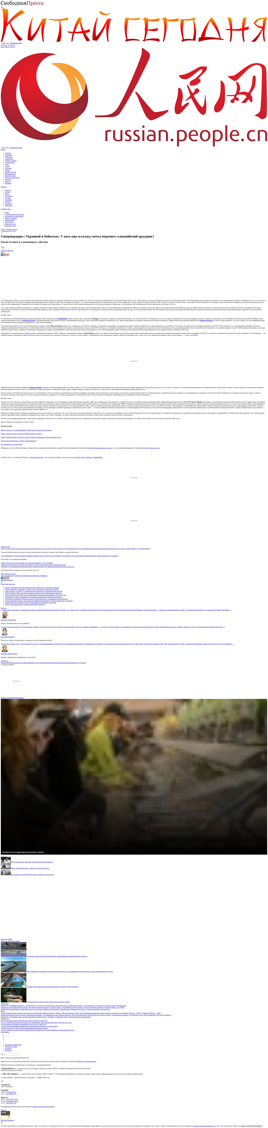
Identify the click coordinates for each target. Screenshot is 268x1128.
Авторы (8, 198)
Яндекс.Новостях (37, 457)
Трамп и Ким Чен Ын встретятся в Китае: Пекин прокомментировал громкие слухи (31, 437)
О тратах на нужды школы (10, 627)
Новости (8, 190)
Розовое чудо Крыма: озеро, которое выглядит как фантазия (69, 1017)
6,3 (2, 1022)
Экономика (9, 159)
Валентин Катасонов (8, 620)
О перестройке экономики (10, 610)
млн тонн (6, 1026)
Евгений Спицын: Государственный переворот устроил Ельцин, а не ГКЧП (97, 1007)
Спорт (7, 166)
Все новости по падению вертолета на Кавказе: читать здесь (32, 874)
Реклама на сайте (11, 1047)
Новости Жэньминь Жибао (10, 941)
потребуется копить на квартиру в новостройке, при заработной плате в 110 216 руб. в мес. (39, 1022)
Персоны (8, 204)
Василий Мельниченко (9, 654)
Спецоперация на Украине (14, 214)
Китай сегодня (10, 226)
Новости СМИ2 (6, 939)
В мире (7, 170)
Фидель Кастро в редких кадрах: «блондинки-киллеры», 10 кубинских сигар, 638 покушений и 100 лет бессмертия (129, 1015)
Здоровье (8, 168)
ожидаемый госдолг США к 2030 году (32, 1024)
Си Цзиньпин (62, 319)
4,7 (2, 1026)
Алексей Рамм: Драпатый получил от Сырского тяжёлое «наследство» (85, 1009)
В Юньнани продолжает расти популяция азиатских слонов (48, 1002)
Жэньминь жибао (16, 43)
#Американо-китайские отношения (34, 576)
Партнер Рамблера (7, 1120)
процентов (9, 1021)
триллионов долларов (11, 1024)
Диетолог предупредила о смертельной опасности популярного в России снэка (35, 595)
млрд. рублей (7, 1030)
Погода (7, 181)
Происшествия (10, 176)
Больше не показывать (254, 1126)
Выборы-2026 (10, 220)
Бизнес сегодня (10, 172)
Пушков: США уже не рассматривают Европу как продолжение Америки (33, 593)
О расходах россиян (8, 644)
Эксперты (8, 200)
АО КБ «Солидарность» (151, 448)
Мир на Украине (11, 218)
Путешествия (10, 162)
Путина (95, 319)
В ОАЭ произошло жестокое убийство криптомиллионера (32, 862)
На (2, 1021)
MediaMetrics (98, 457)
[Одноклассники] (5, 254)
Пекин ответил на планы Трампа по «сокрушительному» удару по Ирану (27, 563)
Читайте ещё (5, 547)
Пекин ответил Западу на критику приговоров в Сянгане (21, 434)
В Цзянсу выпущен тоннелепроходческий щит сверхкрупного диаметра (52, 987)
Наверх (3, 1110)
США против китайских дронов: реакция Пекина (18, 441)
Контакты (8, 1050)
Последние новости (8, 584)
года (4, 1022)
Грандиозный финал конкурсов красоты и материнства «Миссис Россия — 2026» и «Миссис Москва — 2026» (121, 1013)
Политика (8, 155)
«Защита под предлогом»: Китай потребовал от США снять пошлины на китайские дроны (33, 565)
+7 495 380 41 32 (10, 1103)
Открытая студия (7, 1007)
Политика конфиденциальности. (204, 1126)
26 (4, 1021)
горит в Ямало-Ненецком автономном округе (31, 1028)
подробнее (242, 1126)
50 (2, 1024)
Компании (8, 205)
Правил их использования (86, 1061)
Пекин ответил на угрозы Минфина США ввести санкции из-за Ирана (26, 430)
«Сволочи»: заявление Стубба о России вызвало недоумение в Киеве (32, 589)
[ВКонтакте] (2, 254)
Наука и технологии (12, 178)
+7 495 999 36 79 (10, 1094)
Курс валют (9, 222)
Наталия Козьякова (7, 637)
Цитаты (8, 202)
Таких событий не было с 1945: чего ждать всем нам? (30, 868)
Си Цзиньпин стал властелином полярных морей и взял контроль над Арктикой (89, 556)
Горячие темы (6, 209)
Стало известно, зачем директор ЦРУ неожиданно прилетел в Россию (32, 587)
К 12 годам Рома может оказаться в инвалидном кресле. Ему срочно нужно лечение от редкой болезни (113, 549)
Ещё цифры (5, 1032)
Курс (2, 47)
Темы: (7, 213)
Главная (8, 153)
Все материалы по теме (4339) (11, 444)
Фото (7, 194)
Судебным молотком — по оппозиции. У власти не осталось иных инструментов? (96, 1005)
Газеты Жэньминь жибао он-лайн (100, 448)
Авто (7, 164)
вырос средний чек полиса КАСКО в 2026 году (30, 1021)
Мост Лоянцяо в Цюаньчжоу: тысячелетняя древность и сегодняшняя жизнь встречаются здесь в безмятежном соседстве (70, 971)
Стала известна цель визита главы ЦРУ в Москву (24, 604)
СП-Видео (8, 196)
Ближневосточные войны (14, 216)
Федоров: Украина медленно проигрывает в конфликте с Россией (30, 603)
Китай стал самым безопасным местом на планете (57, 567)
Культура (8, 179)
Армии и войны (11, 161)
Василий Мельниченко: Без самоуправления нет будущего (65, 663)
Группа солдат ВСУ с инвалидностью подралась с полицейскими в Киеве (33, 591)
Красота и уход (10, 224)
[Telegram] (8, 254)
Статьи (7, 192)
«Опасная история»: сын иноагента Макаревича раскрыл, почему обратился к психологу (39, 601)
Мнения (4, 1005)
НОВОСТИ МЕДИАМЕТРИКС (12, 698)
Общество (8, 157)
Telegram (89, 457)
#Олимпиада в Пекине (13, 576)
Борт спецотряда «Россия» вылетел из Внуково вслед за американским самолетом (36, 599)
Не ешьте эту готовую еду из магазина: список (23, 852)
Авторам (8, 1048)
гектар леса (11, 1028)
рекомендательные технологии (43, 1106)
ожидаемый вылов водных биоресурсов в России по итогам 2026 (33, 1026)
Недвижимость (10, 174)
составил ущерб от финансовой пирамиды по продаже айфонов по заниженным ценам (43, 1030)
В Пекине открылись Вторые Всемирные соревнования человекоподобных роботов (57, 956)
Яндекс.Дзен (80, 457)
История (8, 183)
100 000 (3, 1028)
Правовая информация (13, 1045)
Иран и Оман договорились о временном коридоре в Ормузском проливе (33, 597)
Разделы (4, 187)
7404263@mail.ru (12, 1101)
